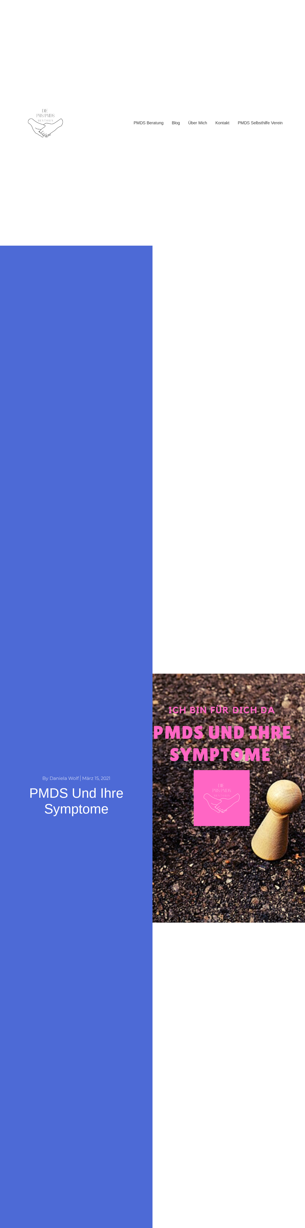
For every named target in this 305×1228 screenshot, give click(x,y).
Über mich (197, 123)
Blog (176, 123)
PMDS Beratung (148, 123)
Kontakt (222, 123)
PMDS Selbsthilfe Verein (260, 123)
